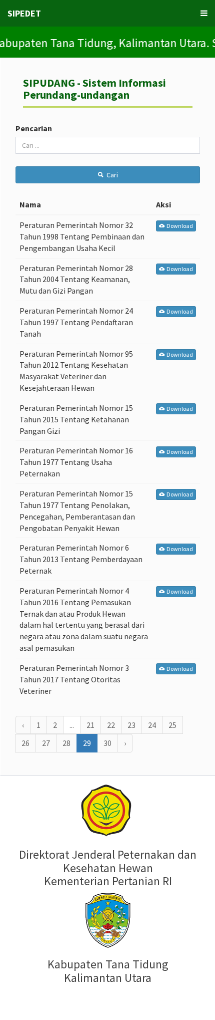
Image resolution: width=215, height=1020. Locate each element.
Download (178, 225)
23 (132, 725)
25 (172, 725)
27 (46, 743)
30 (108, 743)
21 (90, 725)
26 (26, 743)
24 (152, 725)
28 (66, 743)
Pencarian (34, 128)
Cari (111, 174)
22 (111, 725)
